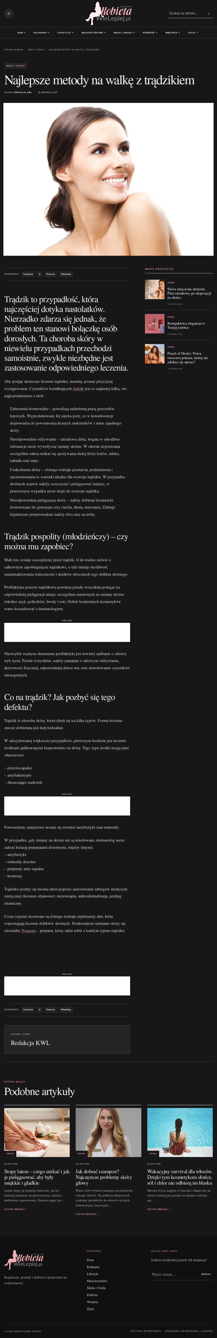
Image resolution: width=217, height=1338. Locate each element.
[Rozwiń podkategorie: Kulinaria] (48, 32)
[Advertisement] (67, 632)
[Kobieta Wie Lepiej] (108, 13)
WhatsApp (66, 274)
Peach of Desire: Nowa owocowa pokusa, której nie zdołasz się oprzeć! (187, 357)
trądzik (78, 388)
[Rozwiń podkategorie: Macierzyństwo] (104, 32)
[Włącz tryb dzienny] (9, 13)
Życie (191, 33)
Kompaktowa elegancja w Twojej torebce (186, 325)
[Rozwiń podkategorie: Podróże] (156, 32)
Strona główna (13, 50)
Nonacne (28, 930)
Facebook (28, 274)
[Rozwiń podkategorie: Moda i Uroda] (133, 32)
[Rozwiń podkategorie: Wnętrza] (179, 32)
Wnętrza (171, 33)
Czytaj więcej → (16, 1209)
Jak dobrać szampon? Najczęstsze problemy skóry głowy (104, 1177)
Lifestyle (64, 33)
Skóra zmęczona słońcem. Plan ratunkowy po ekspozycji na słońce (189, 293)
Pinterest (50, 274)
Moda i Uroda (123, 33)
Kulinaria (40, 33)
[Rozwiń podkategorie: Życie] (197, 32)
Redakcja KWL (23, 92)
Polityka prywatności (145, 1331)
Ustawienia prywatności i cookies (189, 1331)
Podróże (149, 33)
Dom (20, 33)
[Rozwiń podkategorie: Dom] (24, 32)
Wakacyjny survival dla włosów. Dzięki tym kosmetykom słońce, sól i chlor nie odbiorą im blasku (179, 1177)
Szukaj (206, 1274)
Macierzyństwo (92, 33)
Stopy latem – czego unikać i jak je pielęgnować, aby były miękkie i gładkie (37, 1177)
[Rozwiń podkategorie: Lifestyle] (72, 32)
